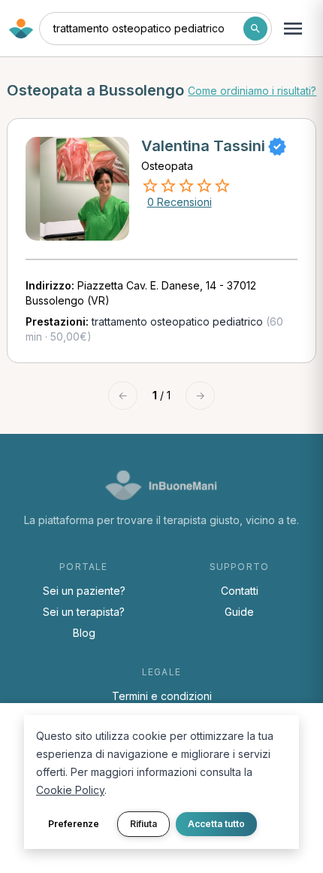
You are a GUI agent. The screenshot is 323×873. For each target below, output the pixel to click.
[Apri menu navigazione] (293, 29)
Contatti (239, 590)
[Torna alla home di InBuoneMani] (21, 29)
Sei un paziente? (84, 590)
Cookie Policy (70, 790)
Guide (239, 611)
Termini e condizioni (162, 696)
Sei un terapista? (84, 611)
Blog (84, 632)
